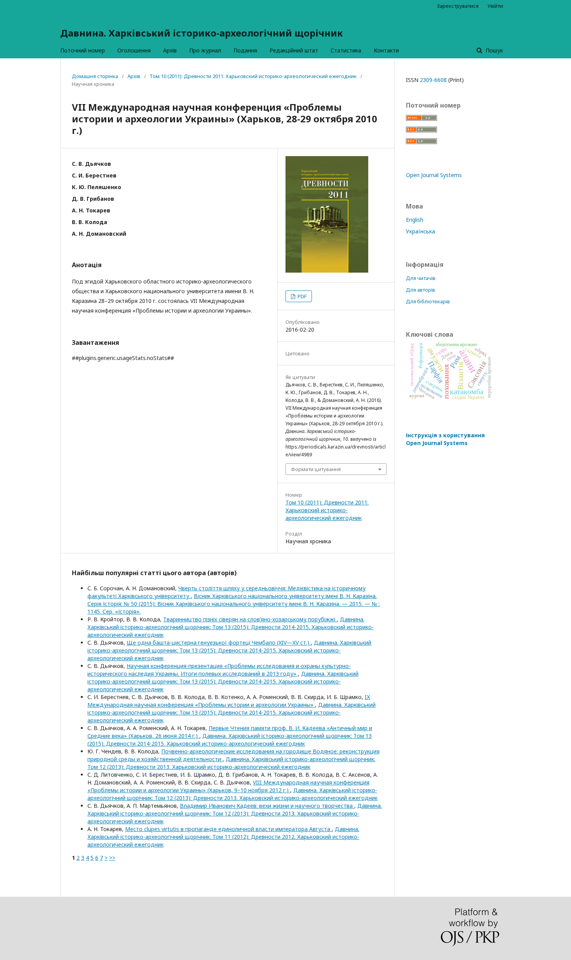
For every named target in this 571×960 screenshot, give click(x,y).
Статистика (346, 50)
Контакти (386, 50)
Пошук (493, 50)
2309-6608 (433, 79)
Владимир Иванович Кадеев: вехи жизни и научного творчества (267, 805)
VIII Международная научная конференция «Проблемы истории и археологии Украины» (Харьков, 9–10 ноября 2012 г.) (228, 786)
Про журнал (205, 50)
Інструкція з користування (445, 439)
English (414, 219)
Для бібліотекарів (428, 301)
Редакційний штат (294, 50)
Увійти (495, 5)
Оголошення (134, 50)
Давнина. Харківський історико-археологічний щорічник (201, 32)
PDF (301, 296)
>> (112, 857)
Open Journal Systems (434, 175)
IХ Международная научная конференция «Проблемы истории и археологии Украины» (228, 700)
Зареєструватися (458, 5)
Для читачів (420, 278)
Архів (170, 50)
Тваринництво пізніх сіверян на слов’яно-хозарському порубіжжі (250, 619)
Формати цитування (316, 469)
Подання (245, 50)
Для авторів (420, 289)
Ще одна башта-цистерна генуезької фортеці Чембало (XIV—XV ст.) (219, 642)
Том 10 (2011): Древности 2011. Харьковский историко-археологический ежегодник (253, 76)
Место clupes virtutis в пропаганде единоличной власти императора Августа (228, 829)
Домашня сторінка (95, 76)
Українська (420, 231)
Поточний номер (82, 50)
